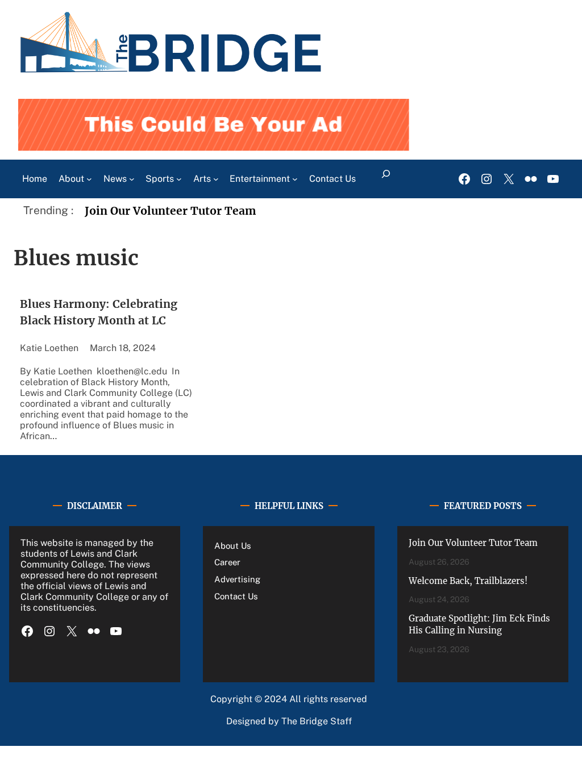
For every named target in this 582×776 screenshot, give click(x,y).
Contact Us (236, 596)
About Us (232, 545)
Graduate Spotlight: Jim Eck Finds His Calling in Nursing (479, 624)
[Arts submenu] (216, 179)
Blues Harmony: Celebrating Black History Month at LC (98, 312)
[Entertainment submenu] (295, 179)
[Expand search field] (385, 179)
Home (34, 178)
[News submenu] (132, 179)
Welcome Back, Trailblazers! (468, 580)
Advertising (237, 579)
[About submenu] (89, 179)
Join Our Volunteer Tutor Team (170, 211)
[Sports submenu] (179, 179)
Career (227, 562)
